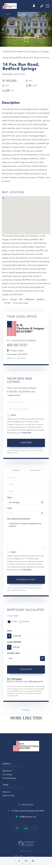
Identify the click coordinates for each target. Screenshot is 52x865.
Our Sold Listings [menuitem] (9, 778)
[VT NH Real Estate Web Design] (26, 844)
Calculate (26, 669)
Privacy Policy (26, 433)
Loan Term (12, 616)
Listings (13, 300)
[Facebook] (17, 828)
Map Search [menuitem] (7, 771)
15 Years (25, 622)
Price (9, 631)
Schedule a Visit (35, 470)
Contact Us (11, 358)
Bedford (40, 300)
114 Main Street (27, 811)
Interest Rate (13, 653)
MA (20, 300)
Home (4, 300)
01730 (7, 303)
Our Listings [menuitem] (7, 775)
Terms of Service (17, 590)
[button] (4, 29)
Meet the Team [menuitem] (8, 796)
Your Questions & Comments (18, 519)
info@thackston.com (27, 817)
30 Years (14, 622)
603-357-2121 (41, 6)
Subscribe (26, 443)
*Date (9, 498)
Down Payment (14, 642)
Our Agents (21, 358)
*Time (9, 508)
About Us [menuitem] (6, 792)
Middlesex (29, 300)
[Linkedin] (26, 828)
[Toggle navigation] (47, 5)
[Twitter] (34, 828)
